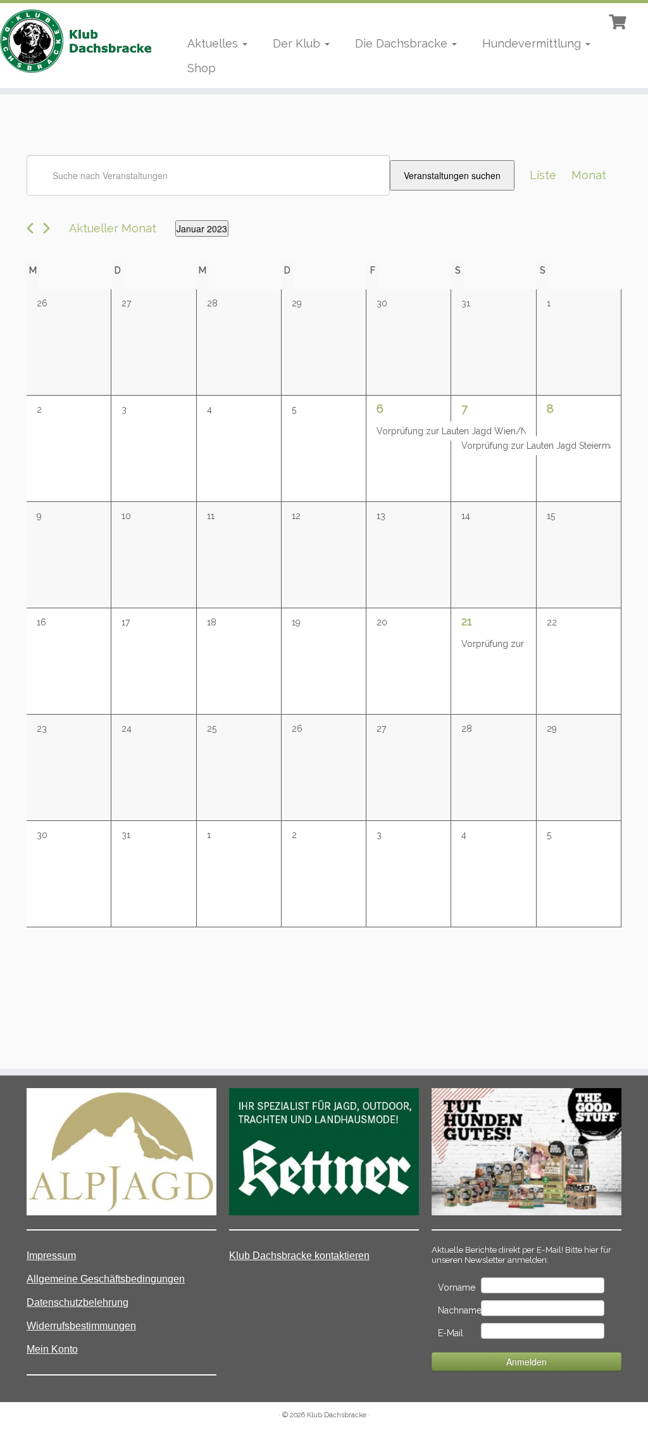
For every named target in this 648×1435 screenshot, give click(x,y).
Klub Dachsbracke (336, 1415)
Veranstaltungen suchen (452, 175)
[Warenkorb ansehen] (619, 20)
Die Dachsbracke (403, 43)
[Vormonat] (30, 228)
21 (466, 621)
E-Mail (450, 1333)
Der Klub (298, 43)
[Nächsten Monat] (46, 228)
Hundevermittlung (533, 43)
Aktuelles (214, 43)
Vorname (456, 1287)
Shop (201, 68)
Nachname (458, 1310)
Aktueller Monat (112, 228)
